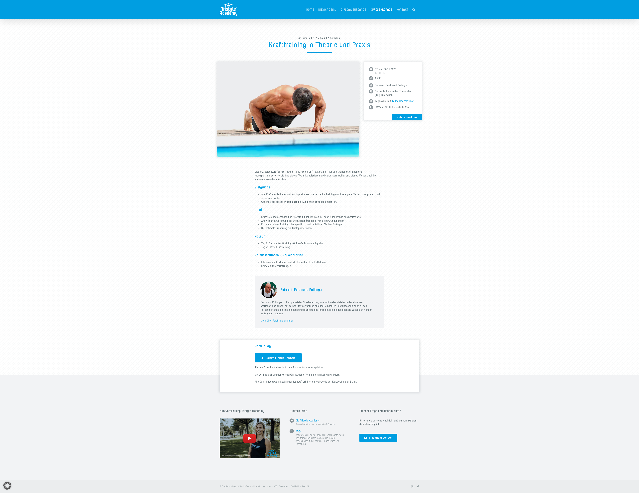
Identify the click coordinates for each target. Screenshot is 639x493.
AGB (275, 486)
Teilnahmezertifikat (403, 101)
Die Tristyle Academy (308, 420)
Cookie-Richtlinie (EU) (300, 486)
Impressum (267, 486)
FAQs (299, 431)
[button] (413, 9)
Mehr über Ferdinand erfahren (276, 320)
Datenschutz (284, 486)
